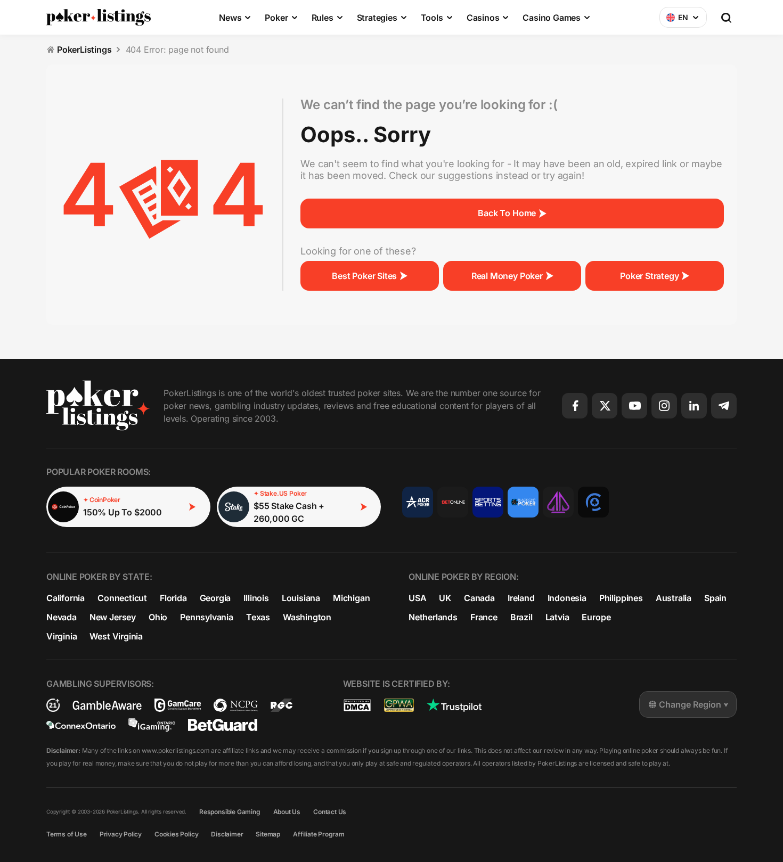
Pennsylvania (206, 617)
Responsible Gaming (229, 812)
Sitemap (268, 834)
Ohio (158, 617)
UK (445, 598)
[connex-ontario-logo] (81, 725)
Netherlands (433, 617)
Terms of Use (66, 834)
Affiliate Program (319, 834)
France (483, 617)
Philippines (621, 598)
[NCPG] (236, 705)
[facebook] (575, 405)
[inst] (664, 405)
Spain (715, 598)
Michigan (351, 598)
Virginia (61, 636)
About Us (286, 812)
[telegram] (724, 405)
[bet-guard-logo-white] (222, 725)
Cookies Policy (176, 834)
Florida (173, 598)
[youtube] (634, 405)
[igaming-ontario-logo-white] (151, 725)
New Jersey (112, 617)
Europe (596, 617)
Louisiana (301, 598)
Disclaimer (227, 834)
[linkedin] (694, 405)
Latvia (557, 617)
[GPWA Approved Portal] (399, 705)
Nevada (61, 617)
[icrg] (53, 705)
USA (417, 598)
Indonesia (567, 598)
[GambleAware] (107, 705)
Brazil (521, 617)
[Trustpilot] (454, 705)
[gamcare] (177, 705)
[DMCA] (357, 705)
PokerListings (84, 49)
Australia (673, 598)
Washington (307, 617)
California (65, 598)
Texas (258, 617)
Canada (479, 598)
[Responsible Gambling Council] (281, 705)
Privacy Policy (121, 834)
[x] (604, 405)
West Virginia (116, 636)
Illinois (255, 598)
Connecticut (122, 598)
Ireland (521, 598)
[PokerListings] (98, 17)
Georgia (215, 598)
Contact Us (329, 812)
